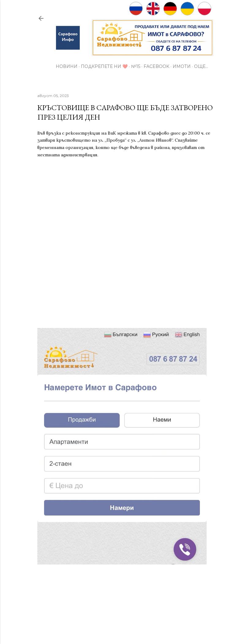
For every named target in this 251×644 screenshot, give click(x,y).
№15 (135, 66)
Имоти (182, 66)
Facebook (156, 66)
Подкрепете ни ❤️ (104, 66)
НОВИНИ (66, 66)
